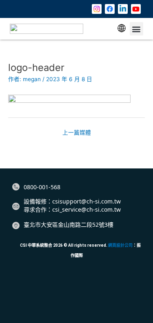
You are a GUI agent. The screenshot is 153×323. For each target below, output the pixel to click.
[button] (121, 28)
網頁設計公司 (120, 245)
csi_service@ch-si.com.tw (86, 209)
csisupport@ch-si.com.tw (86, 201)
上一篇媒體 (76, 132)
